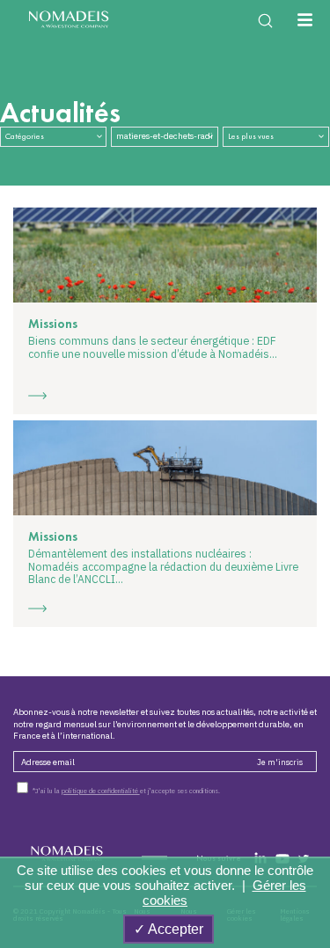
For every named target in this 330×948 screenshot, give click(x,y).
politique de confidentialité (101, 790)
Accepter (174, 929)
